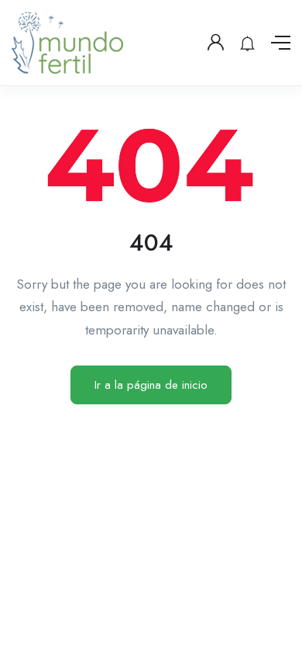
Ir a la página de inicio (151, 384)
